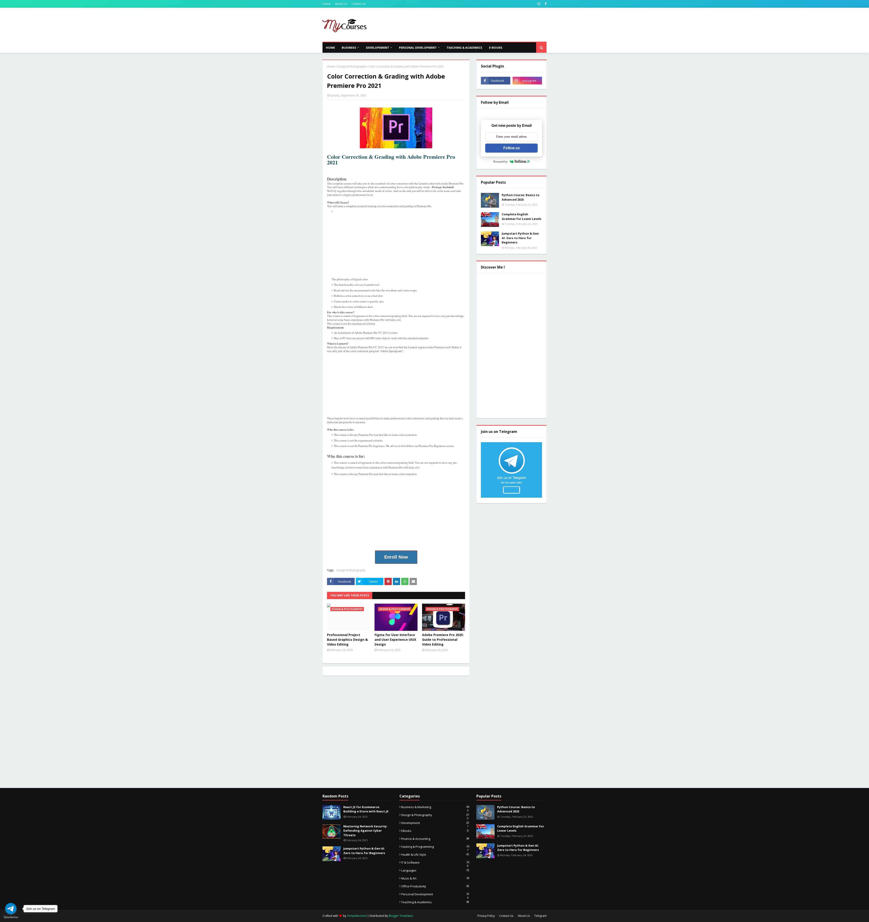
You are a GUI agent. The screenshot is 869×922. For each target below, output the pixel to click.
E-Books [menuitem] (495, 48)
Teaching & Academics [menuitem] (464, 48)
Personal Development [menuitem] (418, 48)
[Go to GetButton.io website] (11, 917)
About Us (341, 4)
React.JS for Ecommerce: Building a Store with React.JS (366, 809)
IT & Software (435, 862)
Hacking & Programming (435, 847)
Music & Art (435, 878)
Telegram (540, 916)
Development (435, 823)
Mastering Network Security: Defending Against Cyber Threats (365, 830)
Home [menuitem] (330, 48)
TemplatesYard (357, 916)
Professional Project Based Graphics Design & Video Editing (347, 639)
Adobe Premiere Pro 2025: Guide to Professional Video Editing (443, 639)
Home (326, 4)
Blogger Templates (401, 916)
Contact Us (358, 4)
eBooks (434, 831)
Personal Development (435, 894)
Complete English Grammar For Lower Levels (521, 216)
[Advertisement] (464, 24)
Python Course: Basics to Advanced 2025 (521, 197)
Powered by (500, 161)
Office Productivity (435, 886)
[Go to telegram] (11, 908)
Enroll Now (396, 557)
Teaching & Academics (435, 902)
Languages (435, 870)
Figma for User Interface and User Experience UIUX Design (395, 639)
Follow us (511, 148)
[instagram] (538, 4)
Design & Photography (351, 66)
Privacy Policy (486, 916)
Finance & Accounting (435, 839)
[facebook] (545, 4)
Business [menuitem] (349, 48)
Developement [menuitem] (377, 48)
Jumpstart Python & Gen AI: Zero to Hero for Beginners (520, 237)
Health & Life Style (435, 854)
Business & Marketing (435, 807)
